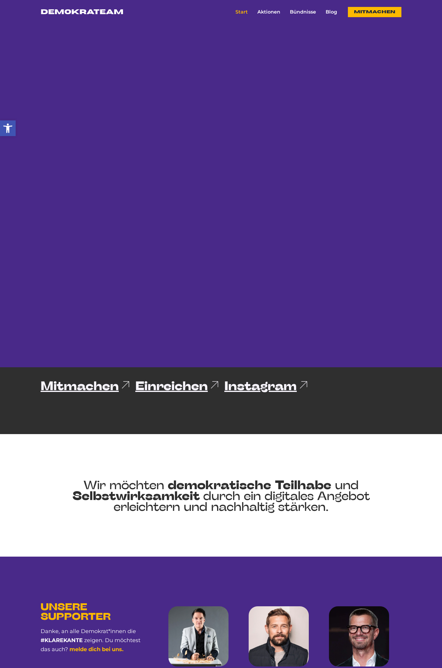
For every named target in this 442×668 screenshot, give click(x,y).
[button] (8, 128)
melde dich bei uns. (96, 649)
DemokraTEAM (82, 12)
